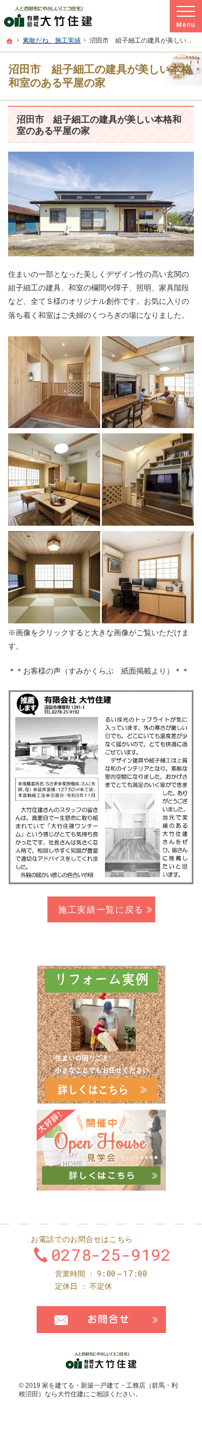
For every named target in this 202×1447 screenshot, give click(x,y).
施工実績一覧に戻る (101, 909)
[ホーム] (9, 41)
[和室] (54, 576)
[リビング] (148, 381)
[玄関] (54, 381)
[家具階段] (148, 479)
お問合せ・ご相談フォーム (101, 1319)
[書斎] (148, 576)
